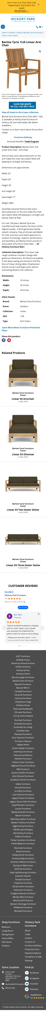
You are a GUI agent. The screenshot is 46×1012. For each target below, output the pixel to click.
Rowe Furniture (23, 851)
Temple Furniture (23, 879)
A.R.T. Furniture (23, 656)
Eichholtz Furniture (23, 723)
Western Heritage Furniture (23, 904)
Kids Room (7, 942)
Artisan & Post (23, 670)
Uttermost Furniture (23, 890)
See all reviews (23, 607)
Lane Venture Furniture (23, 794)
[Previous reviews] (4, 627)
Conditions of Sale (33, 957)
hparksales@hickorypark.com (16, 984)
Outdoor (6, 945)
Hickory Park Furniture (15, 595)
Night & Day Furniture (23, 826)
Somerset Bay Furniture (23, 858)
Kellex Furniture (23, 784)
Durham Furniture (23, 720)
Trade (27, 934)
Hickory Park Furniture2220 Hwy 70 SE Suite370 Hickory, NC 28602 (13, 976)
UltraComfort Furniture (23, 886)
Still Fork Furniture (23, 869)
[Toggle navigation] (3, 27)
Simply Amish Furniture (23, 855)
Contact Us (30, 942)
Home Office (7, 938)
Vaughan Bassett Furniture (23, 893)
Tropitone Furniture (23, 883)
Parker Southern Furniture (23, 840)
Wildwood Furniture (23, 907)
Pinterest (34, 989)
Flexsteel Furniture (23, 734)
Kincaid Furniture (23, 787)
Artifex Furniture (23, 667)
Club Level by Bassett (23, 709)
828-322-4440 (10, 988)
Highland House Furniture (23, 765)
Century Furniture (23, 698)
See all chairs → (21, 10)
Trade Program (32, 141)
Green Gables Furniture (23, 748)
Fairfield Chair (23, 731)
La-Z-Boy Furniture (23, 791)
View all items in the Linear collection (20, 112)
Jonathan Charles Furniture (23, 779)
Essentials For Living (23, 727)
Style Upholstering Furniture (23, 872)
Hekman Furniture (23, 758)
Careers (28, 938)
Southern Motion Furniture (23, 862)
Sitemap (29, 960)
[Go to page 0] (19, 645)
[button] (40, 51)
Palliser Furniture (23, 836)
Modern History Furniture (23, 822)
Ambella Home (23, 660)
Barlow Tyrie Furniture (23, 393)
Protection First (32, 949)
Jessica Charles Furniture (23, 772)
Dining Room (8, 934)
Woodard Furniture (23, 911)
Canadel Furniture (23, 691)
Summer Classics (23, 876)
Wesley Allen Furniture (23, 897)
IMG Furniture (23, 769)
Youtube (34, 983)
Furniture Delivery (23, 137)
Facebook (34, 972)
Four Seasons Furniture (23, 737)
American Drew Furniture (23, 663)
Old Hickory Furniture (23, 833)
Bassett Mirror (23, 688)
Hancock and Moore (23, 755)
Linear (23, 395)
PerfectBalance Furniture (23, 843)
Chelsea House (23, 705)
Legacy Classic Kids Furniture (23, 801)
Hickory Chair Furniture (23, 762)
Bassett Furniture (23, 684)
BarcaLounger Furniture (23, 677)
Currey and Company (23, 716)
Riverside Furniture (23, 848)
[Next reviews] (42, 627)
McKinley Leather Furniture (23, 819)
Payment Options (33, 953)
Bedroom (6, 927)
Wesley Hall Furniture (23, 900)
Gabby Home (23, 744)
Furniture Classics (23, 741)
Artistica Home (23, 674)
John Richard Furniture (23, 776)
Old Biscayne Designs (23, 829)
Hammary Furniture (23, 751)
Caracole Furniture (23, 695)
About (28, 930)
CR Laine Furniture (23, 712)
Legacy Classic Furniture (23, 798)
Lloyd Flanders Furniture (23, 805)
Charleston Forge (23, 702)
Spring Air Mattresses (23, 865)
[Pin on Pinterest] (9, 340)
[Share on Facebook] (4, 340)
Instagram (34, 978)
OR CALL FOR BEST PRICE (22, 105)
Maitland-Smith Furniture (23, 812)
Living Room (7, 931)
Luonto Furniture (23, 808)
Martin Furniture (23, 815)
